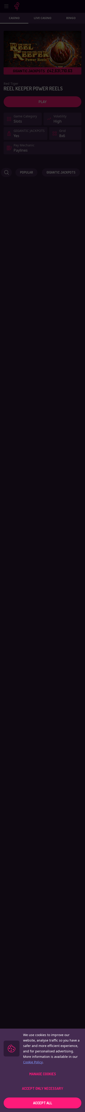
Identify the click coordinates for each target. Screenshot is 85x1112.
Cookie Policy (33, 1062)
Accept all (42, 1103)
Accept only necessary (42, 1088)
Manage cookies (42, 1074)
